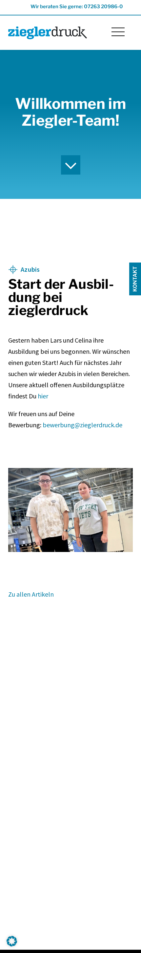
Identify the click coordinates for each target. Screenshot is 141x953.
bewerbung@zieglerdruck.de (82, 425)
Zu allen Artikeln (31, 594)
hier (43, 396)
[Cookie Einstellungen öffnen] (12, 944)
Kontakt (135, 279)
